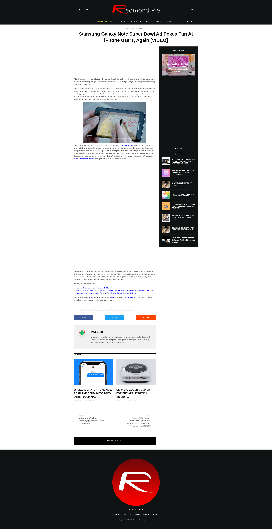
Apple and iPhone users (125, 145)
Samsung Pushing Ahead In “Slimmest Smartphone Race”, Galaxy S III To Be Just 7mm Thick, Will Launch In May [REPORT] (138, 421)
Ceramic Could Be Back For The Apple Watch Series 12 (133, 393)
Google (123, 21)
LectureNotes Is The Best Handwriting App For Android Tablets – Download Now (91, 419)
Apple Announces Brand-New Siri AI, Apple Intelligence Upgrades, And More (183, 161)
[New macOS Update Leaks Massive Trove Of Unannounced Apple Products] (178, 65)
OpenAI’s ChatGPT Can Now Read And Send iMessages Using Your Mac (93, 393)
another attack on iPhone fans (84, 159)
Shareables (117, 309)
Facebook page (129, 297)
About (118, 514)
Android (83, 309)
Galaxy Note (99, 309)
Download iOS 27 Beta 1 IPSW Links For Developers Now (183, 229)
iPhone (108, 309)
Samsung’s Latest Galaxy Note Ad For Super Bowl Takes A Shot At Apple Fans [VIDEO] (105, 293)
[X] (83, 9)
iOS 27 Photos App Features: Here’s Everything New (183, 195)
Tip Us (154, 514)
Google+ (113, 297)
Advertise (128, 514)
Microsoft (136, 21)
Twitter (91, 297)
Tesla (148, 21)
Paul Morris (130, 28)
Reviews (159, 21)
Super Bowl (128, 309)
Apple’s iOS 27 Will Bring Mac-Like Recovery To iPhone (182, 183)
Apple (113, 21)
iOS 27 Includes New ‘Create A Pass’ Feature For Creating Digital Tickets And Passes (183, 240)
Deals (170, 21)
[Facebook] (79, 9)
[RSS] (188, 22)
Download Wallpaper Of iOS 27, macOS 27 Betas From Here (183, 217)
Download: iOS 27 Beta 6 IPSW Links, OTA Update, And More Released (183, 206)
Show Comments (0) (113, 440)
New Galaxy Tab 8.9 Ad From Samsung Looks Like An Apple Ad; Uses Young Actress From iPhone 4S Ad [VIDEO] (115, 290)
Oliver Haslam (78, 401)
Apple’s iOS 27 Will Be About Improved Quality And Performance (183, 172)
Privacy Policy (142, 514)
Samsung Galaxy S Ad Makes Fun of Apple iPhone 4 (93, 288)
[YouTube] (90, 9)
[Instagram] (87, 9)
